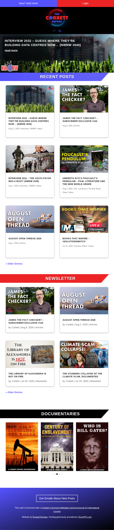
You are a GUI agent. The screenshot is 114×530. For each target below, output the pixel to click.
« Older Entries (14, 263)
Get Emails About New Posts (57, 498)
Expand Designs (40, 517)
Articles (23, 243)
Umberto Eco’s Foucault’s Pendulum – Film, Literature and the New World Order (84, 181)
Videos (39, 129)
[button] (106, 446)
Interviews (25, 129)
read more (11, 50)
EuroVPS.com (85, 517)
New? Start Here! (28, 3)
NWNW (33, 129)
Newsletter (41, 381)
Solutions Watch (80, 246)
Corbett (15, 327)
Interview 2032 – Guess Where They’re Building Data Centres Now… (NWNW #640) (28, 121)
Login (85, 3)
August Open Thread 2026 (24, 238)
